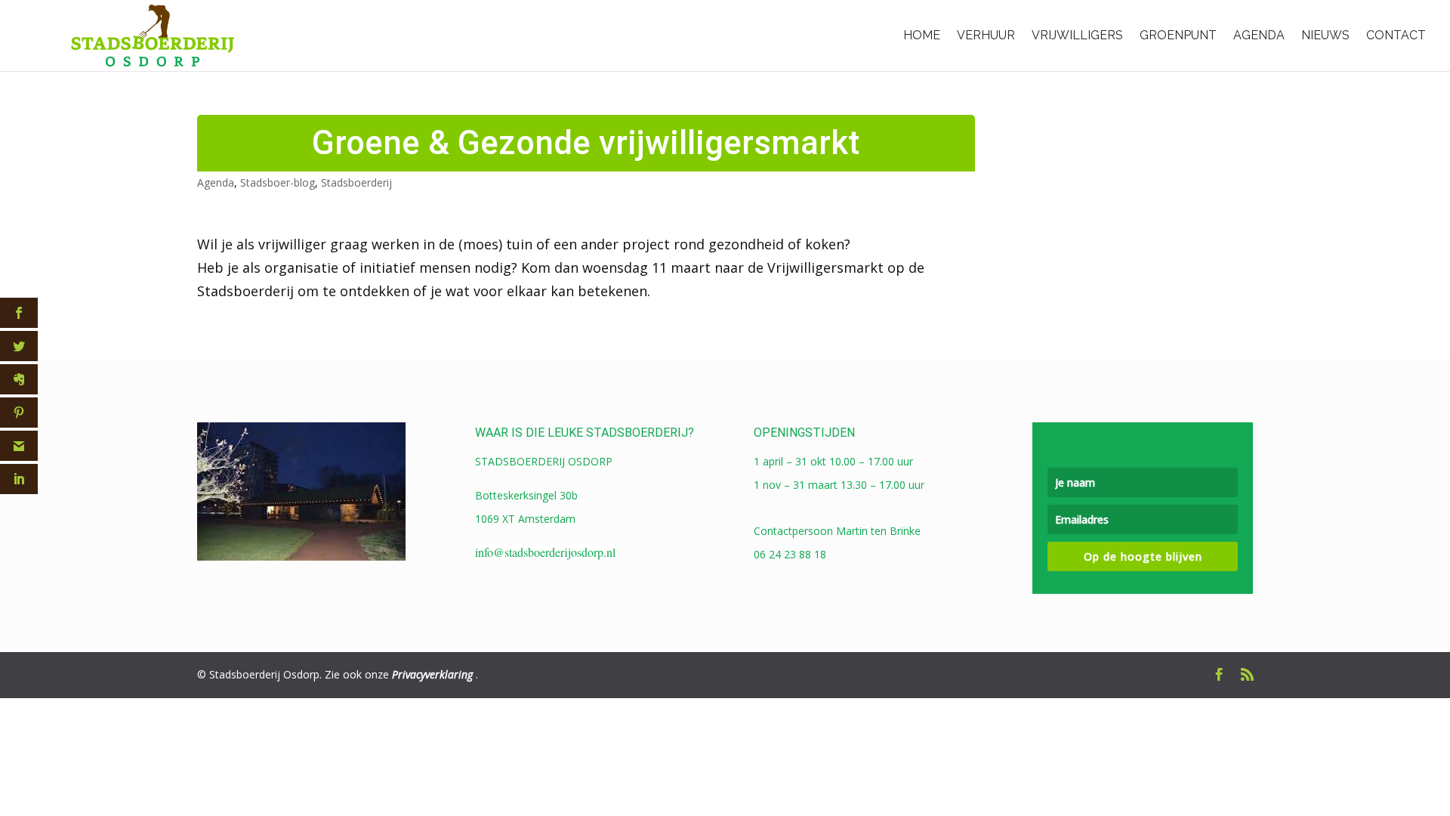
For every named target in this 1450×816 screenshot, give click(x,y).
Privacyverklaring (432, 674)
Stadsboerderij (356, 182)
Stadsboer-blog (277, 182)
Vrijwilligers (1077, 35)
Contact (1396, 35)
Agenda (1259, 35)
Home (921, 35)
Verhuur (986, 35)
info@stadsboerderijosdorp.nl (545, 552)
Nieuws (1325, 35)
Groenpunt (1178, 35)
